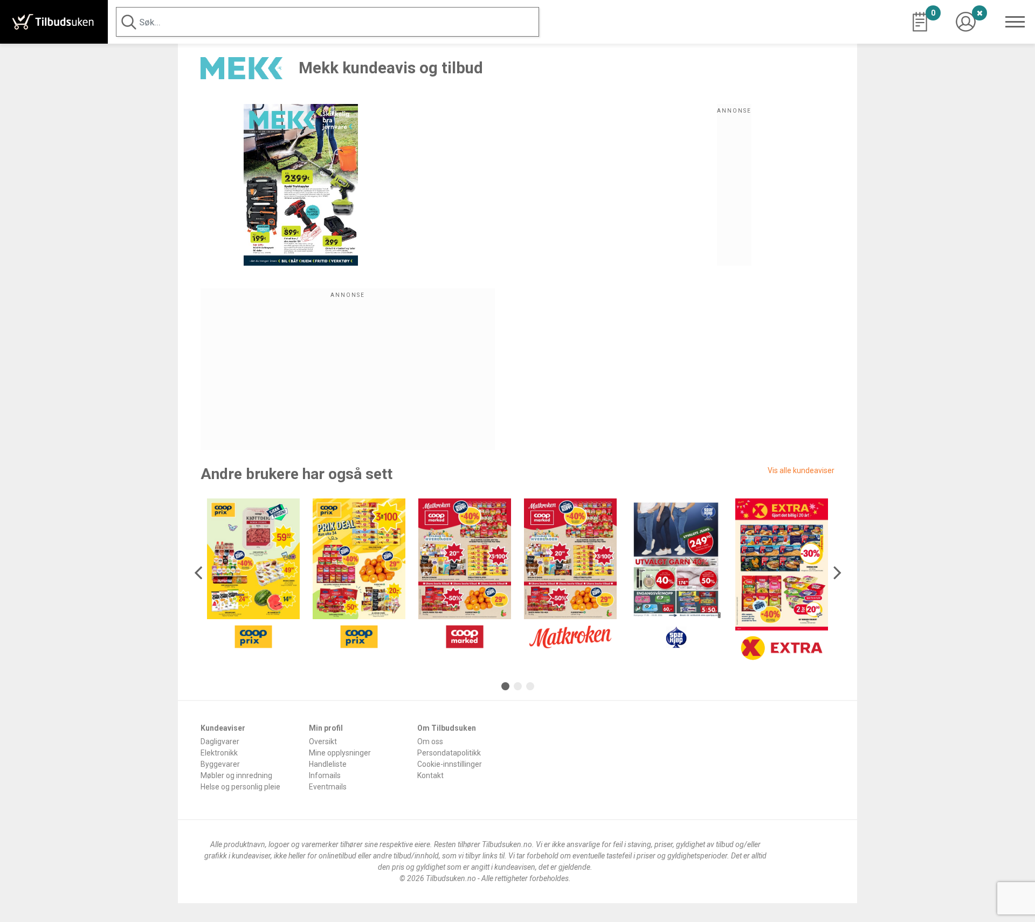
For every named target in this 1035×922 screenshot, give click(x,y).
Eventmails (328, 786)
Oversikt (323, 741)
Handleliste (328, 764)
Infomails (325, 775)
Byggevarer (220, 764)
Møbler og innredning (236, 775)
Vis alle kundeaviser (801, 470)
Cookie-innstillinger (449, 764)
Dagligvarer (220, 741)
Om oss (430, 741)
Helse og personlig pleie (240, 786)
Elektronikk (219, 752)
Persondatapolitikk (449, 752)
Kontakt (430, 775)
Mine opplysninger (340, 752)
